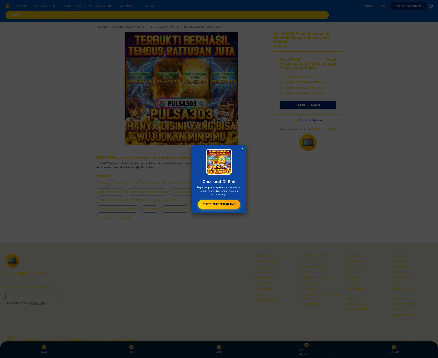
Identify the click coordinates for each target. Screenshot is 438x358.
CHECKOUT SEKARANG (219, 204)
